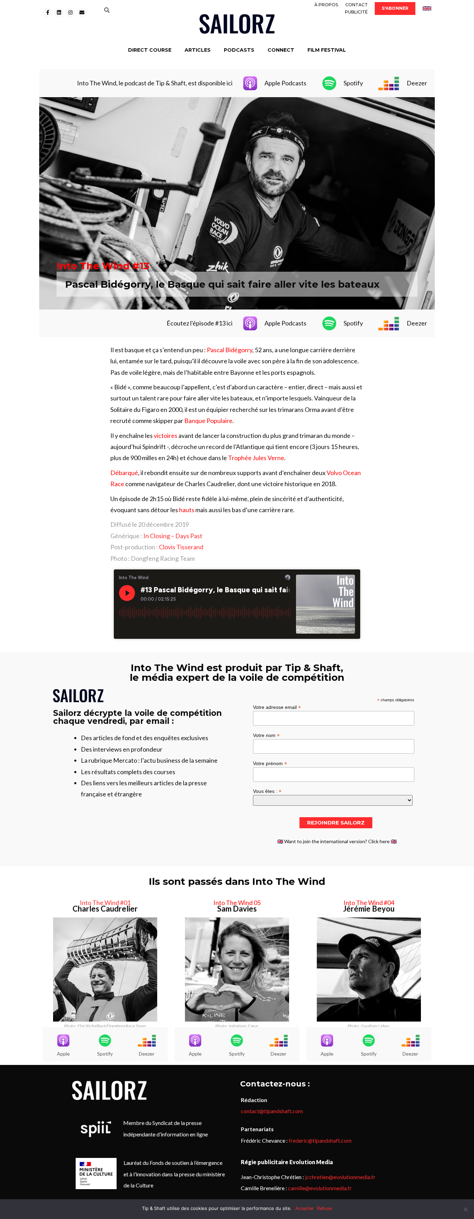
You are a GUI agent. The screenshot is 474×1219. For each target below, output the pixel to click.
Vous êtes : (267, 791)
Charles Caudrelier (105, 908)
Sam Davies (237, 908)
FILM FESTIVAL (326, 50)
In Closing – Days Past (172, 536)
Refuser (324, 1208)
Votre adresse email (277, 707)
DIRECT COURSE (149, 50)
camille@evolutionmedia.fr (320, 1188)
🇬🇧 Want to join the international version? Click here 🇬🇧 (337, 841)
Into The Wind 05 (237, 902)
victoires (165, 435)
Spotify (353, 83)
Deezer (417, 83)
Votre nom (266, 735)
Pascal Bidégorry (229, 350)
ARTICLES (198, 50)
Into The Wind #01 (105, 902)
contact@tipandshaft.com (272, 1111)
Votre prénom (270, 763)
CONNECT (281, 50)
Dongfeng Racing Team (163, 558)
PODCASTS (239, 50)
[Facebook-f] (47, 12)
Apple (63, 1054)
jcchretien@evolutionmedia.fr (340, 1177)
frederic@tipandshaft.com (320, 1140)
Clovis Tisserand (181, 547)
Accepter (304, 1208)
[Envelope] (82, 12)
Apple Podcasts (285, 83)
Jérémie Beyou (369, 908)
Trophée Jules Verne (256, 458)
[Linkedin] (59, 12)
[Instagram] (70, 12)
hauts (186, 510)
